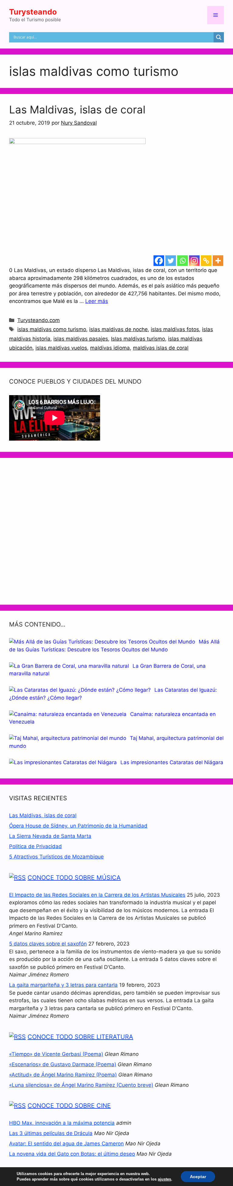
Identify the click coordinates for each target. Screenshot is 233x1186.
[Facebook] (159, 260)
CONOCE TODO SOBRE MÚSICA (74, 877)
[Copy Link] (206, 260)
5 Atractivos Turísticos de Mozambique (56, 857)
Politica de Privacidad (35, 846)
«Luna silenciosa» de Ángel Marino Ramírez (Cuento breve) (81, 1085)
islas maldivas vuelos (61, 348)
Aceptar (198, 1176)
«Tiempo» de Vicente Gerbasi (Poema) (56, 1054)
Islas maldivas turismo (138, 339)
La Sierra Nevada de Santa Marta (50, 836)
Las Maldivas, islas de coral (77, 109)
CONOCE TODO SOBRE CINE (69, 1105)
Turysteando (33, 11)
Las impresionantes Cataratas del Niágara (171, 762)
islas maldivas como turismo (51, 329)
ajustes (164, 1179)
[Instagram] (194, 260)
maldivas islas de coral (160, 348)
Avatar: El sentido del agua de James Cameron (66, 1144)
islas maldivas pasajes (80, 339)
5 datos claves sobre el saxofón (48, 944)
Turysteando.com (38, 320)
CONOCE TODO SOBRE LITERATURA (80, 1036)
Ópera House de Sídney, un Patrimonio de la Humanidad (78, 826)
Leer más (96, 301)
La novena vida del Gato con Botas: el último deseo (72, 1154)
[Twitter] (170, 260)
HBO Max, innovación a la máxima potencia (62, 1123)
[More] (218, 260)
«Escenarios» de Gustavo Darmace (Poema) (62, 1064)
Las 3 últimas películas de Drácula (51, 1133)
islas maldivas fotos (175, 329)
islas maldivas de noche (118, 329)
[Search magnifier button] (219, 37)
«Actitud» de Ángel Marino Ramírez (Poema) (63, 1075)
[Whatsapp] (182, 260)
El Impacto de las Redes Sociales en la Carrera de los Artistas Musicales (97, 895)
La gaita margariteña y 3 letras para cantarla (63, 985)
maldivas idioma (110, 348)
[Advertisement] (116, 531)
